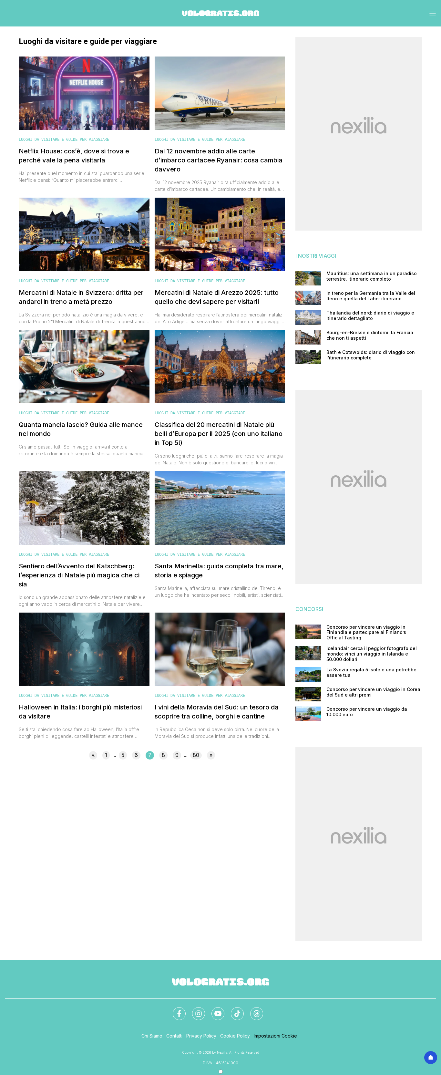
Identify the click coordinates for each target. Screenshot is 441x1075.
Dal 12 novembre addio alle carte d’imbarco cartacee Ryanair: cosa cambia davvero (218, 160)
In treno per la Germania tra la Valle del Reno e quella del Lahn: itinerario (370, 296)
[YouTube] (214, 1009)
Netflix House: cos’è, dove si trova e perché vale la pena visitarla (74, 155)
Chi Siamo (151, 1036)
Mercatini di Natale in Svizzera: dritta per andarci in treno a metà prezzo (81, 297)
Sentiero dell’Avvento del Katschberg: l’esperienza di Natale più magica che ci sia (79, 575)
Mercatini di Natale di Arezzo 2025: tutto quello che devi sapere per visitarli (217, 297)
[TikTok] (233, 1009)
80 (196, 755)
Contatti (174, 1036)
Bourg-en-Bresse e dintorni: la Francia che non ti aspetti (369, 335)
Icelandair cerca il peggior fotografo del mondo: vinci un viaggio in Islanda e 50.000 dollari (371, 654)
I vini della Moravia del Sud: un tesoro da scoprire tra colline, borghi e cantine (217, 711)
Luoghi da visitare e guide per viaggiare (64, 139)
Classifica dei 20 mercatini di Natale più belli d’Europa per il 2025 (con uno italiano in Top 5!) (218, 434)
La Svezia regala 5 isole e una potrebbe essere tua (371, 672)
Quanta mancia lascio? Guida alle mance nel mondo (81, 429)
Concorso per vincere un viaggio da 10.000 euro (366, 712)
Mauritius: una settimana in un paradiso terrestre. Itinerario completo (371, 276)
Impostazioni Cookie (275, 1036)
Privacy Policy (201, 1036)
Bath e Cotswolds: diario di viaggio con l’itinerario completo (370, 355)
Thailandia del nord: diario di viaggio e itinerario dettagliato (370, 315)
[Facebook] (175, 1009)
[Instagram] (194, 1009)
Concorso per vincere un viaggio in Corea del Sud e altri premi (373, 692)
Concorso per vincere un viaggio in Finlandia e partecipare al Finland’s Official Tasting (366, 633)
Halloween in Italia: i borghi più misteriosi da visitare (80, 711)
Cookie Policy (235, 1036)
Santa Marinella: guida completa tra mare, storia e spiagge (219, 570)
